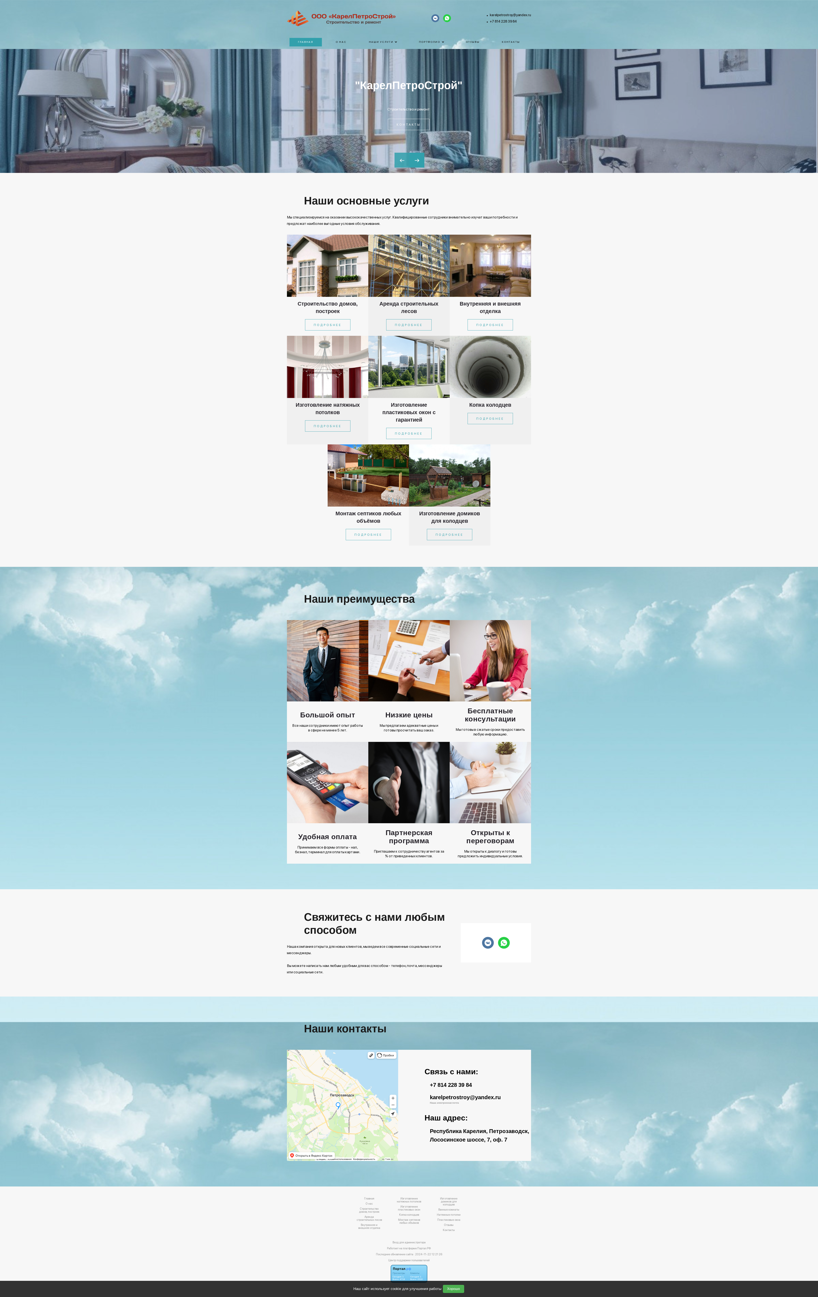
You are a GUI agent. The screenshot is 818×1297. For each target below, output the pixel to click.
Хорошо (453, 1289)
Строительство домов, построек (369, 1210)
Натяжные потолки (449, 1214)
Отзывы (473, 41)
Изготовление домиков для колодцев (448, 1201)
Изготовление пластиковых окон (409, 1208)
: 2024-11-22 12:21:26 (428, 1254)
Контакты (511, 41)
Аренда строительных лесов (369, 1218)
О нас (341, 41)
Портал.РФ (424, 1248)
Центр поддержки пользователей (409, 1260)
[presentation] (402, 160)
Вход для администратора (409, 1242)
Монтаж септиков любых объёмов (409, 1221)
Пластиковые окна (448, 1219)
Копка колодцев (409, 1214)
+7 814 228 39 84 (503, 21)
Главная (305, 41)
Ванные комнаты (448, 1209)
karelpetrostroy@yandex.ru (510, 15)
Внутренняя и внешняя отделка (369, 1226)
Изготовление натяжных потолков (409, 1200)
